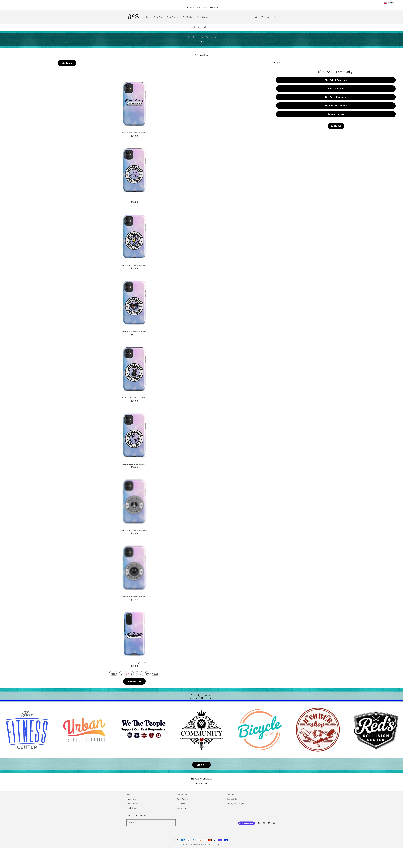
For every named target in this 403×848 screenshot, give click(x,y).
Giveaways (181, 803)
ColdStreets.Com (195, 845)
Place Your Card (201, 55)
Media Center (182, 808)
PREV (113, 673)
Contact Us (232, 799)
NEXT (155, 673)
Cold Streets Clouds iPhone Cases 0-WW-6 (134, 530)
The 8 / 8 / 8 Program (236, 803)
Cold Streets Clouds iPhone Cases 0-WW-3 (134, 331)
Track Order (131, 808)
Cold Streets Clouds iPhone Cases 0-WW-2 (134, 265)
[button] (256, 17)
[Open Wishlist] (268, 17)
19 (147, 673)
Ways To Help (182, 799)
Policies (230, 794)
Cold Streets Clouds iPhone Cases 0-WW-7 (134, 596)
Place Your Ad (201, 784)
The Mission (182, 794)
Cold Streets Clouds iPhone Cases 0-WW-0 (134, 132)
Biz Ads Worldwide (201, 778)
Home (128, 794)
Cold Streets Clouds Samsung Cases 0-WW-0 (134, 663)
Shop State (131, 799)
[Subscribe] (172, 823)
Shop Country (132, 803)
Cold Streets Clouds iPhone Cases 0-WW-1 (134, 199)
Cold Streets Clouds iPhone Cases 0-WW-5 (134, 464)
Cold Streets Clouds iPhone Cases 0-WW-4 (134, 398)
